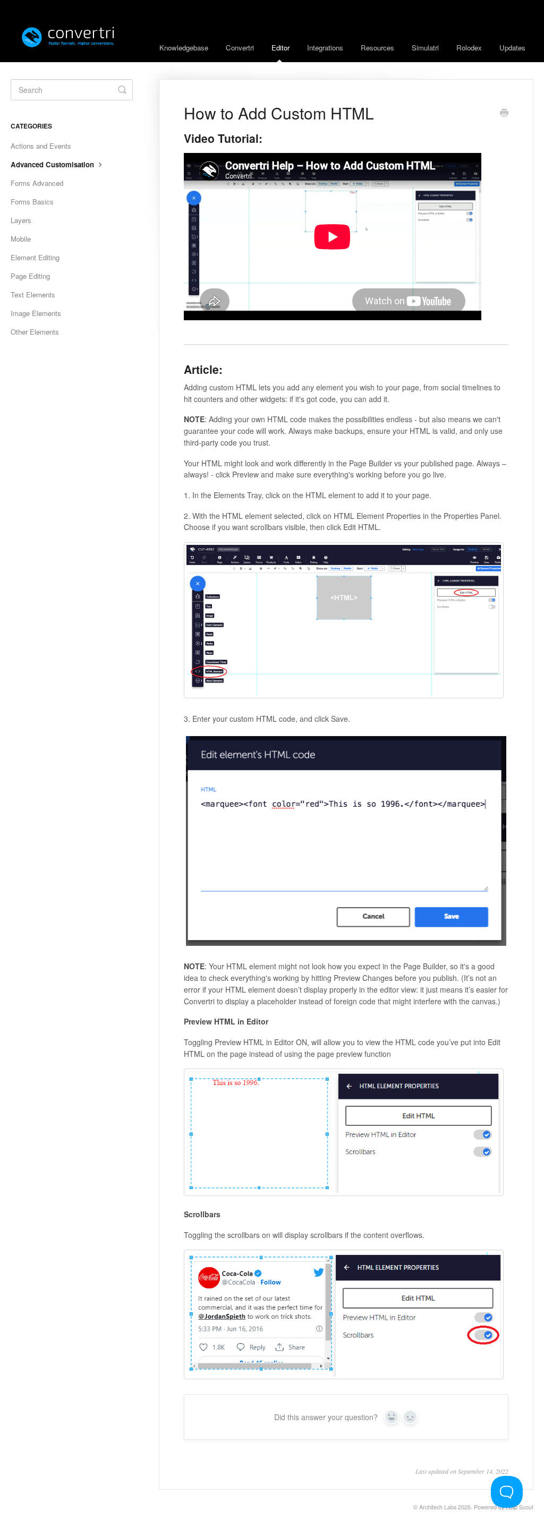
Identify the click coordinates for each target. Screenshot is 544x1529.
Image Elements (36, 313)
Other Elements (35, 332)
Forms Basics (32, 202)
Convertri (240, 47)
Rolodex (469, 47)
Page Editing (30, 276)
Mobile (21, 239)
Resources (377, 47)
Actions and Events (41, 146)
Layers (21, 220)
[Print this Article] (504, 113)
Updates (512, 47)
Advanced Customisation (53, 164)
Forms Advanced (37, 183)
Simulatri (425, 47)
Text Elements (33, 294)
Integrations (325, 47)
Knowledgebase (183, 47)
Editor (280, 47)
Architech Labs (437, 1507)
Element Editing (35, 257)
